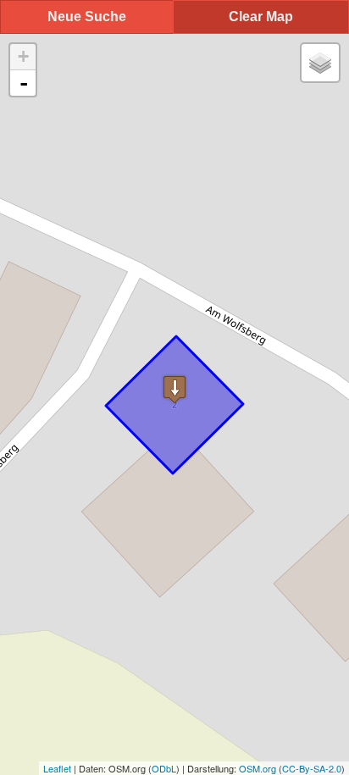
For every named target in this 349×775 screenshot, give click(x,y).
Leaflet (57, 768)
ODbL (164, 768)
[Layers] (320, 62)
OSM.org (257, 768)
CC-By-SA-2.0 (311, 768)
